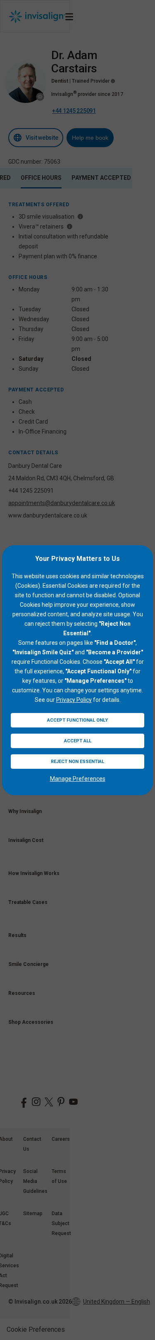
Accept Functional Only (77, 720)
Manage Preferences (77, 778)
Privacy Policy (74, 699)
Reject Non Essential (77, 761)
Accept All (77, 741)
